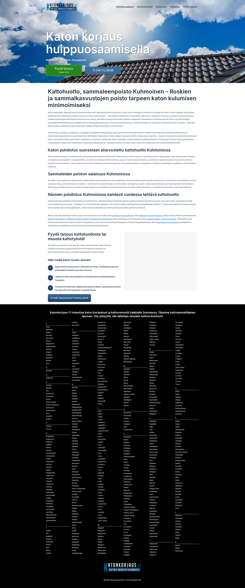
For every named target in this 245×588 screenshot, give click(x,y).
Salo (151, 429)
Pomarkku (127, 521)
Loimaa (100, 487)
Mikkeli (126, 325)
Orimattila (127, 415)
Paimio (126, 439)
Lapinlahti (101, 425)
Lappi (100, 433)
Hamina (49, 450)
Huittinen (49, 503)
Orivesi (126, 421)
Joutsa (74, 349)
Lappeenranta (103, 430)
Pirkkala (127, 498)
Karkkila (75, 440)
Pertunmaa (128, 473)
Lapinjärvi (101, 422)
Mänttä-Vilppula (130, 359)
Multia (126, 333)
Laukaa (100, 442)
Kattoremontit (145, 7)
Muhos (126, 330)
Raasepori (153, 355)
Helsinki (49, 486)
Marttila (100, 536)
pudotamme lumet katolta (150, 215)
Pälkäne (152, 342)
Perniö (126, 467)
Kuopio (100, 361)
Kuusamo (101, 378)
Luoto (100, 509)
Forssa (48, 429)
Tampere (152, 555)
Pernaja (126, 465)
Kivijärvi (75, 539)
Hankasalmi (50, 456)
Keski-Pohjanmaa (78, 488)
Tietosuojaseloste (133, 580)
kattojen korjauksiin (56, 219)
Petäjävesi (128, 476)
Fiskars (49, 426)
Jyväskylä (75, 369)
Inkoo (48, 550)
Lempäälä (101, 459)
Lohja (100, 481)
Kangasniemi (77, 410)
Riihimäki (152, 385)
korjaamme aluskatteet (101, 219)
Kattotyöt (161, 7)
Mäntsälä (127, 353)
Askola (48, 360)
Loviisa (100, 495)
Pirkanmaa (128, 496)
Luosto (100, 506)
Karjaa (74, 438)
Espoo (48, 399)
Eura (47, 413)
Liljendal (101, 473)
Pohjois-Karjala (129, 507)
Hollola (48, 498)
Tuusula (178, 373)
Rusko (151, 408)
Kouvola (101, 344)
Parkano (127, 451)
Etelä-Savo (50, 407)
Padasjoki (127, 437)
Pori (125, 524)
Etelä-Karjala (51, 402)
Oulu (125, 426)
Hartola (49, 464)
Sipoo (151, 480)
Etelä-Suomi (50, 410)
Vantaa (177, 443)
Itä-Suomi (75, 325)
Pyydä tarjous (64, 70)
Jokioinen (75, 343)
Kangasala (76, 404)
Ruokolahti (153, 400)
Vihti (177, 477)
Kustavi (100, 375)
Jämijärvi (75, 371)
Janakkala (75, 338)
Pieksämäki (128, 479)
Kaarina (75, 387)
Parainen (127, 445)
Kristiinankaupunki (105, 347)
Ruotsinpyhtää (154, 402)
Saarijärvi (152, 421)
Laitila (100, 416)
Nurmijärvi (127, 400)
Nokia (126, 383)
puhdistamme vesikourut (123, 215)
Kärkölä (100, 398)
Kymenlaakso (103, 389)
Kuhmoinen (102, 359)
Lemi (99, 453)
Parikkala (127, 448)
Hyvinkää (49, 512)
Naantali (127, 369)
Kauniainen (76, 460)
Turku (177, 361)
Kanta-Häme (77, 421)
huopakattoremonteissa (167, 222)
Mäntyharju (128, 361)
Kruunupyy (102, 350)
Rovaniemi (153, 397)
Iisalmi (48, 530)
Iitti (47, 533)
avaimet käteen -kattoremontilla (161, 219)
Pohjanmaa (128, 504)
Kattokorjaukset (125, 7)
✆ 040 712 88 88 (103, 70)
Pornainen (127, 526)
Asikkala (49, 355)
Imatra (48, 544)
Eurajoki (49, 416)
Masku (100, 539)
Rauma (152, 369)
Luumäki (101, 512)
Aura (47, 363)
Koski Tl (101, 339)
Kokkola (75, 547)
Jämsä (74, 374)
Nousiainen (128, 388)
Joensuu (75, 341)
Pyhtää (126, 552)
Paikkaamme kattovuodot (77, 219)
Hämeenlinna (51, 520)
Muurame (127, 342)
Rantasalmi (153, 360)
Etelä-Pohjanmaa (52, 404)
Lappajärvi (102, 428)
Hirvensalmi (50, 495)
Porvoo (126, 529)
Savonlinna (153, 449)
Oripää (126, 418)
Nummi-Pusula (129, 394)
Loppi (100, 492)
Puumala (127, 549)
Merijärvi (101, 544)
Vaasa (177, 424)
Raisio (151, 357)
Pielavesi (127, 481)
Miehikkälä (102, 553)
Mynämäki (127, 347)
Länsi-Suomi (102, 520)
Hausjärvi (49, 478)
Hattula (49, 467)
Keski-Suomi (77, 491)
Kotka (100, 342)
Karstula (75, 443)
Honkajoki (50, 501)
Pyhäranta (153, 330)
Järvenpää (76, 380)
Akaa (48, 326)
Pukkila (126, 538)
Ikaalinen (49, 536)
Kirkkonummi (77, 522)
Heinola (49, 481)
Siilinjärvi (152, 471)
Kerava (74, 483)
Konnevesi (102, 322)
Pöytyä (152, 344)
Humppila (49, 506)
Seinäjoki (152, 457)
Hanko (48, 458)
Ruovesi (152, 405)
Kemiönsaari (76, 477)
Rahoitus (175, 7)
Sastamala (153, 438)
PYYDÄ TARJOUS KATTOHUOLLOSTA (69, 298)
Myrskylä (127, 350)
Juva (73, 366)
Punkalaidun (128, 543)
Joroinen (75, 346)
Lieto (100, 470)
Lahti (99, 411)
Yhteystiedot (190, 7)
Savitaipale (153, 446)
